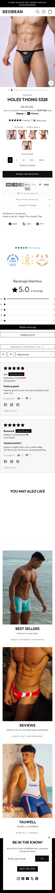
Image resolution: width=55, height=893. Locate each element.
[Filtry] (11, 354)
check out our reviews (27, 736)
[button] (15, 120)
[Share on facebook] (5, 405)
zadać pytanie (27, 205)
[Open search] (3, 354)
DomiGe (27, 95)
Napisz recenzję (27, 327)
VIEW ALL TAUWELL (27, 833)
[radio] (11, 134)
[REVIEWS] (27, 684)
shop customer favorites (27, 639)
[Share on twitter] (11, 405)
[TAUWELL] (27, 781)
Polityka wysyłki (27, 199)
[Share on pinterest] (18, 405)
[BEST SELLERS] (27, 587)
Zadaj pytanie (27, 334)
